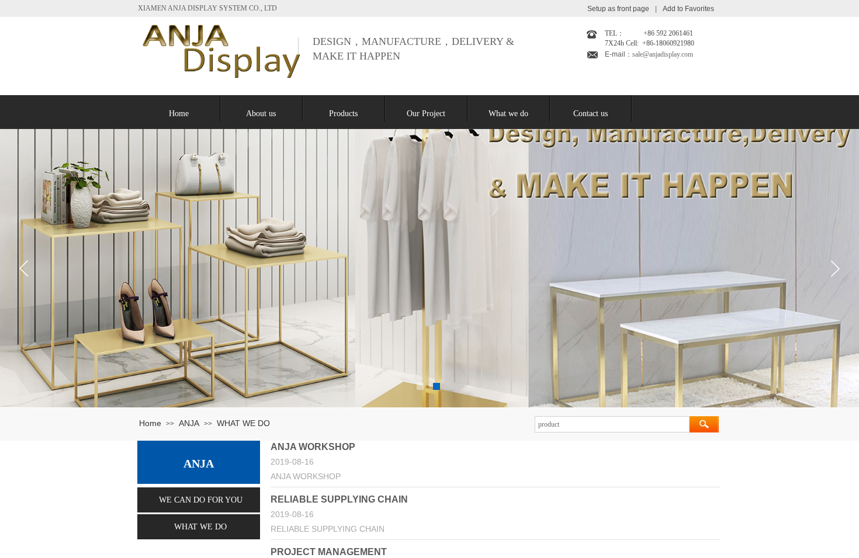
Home (179, 113)
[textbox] (612, 424)
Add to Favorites (688, 9)
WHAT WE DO (243, 423)
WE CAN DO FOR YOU (201, 500)
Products (343, 113)
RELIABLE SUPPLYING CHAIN (339, 499)
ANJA (189, 423)
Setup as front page (618, 9)
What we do (508, 113)
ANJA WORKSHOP (313, 447)
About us (261, 113)
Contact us (590, 113)
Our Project (426, 113)
